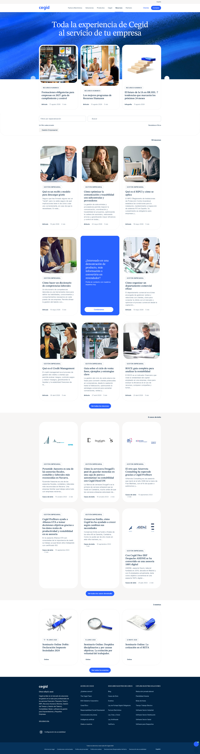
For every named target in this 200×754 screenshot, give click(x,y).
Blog (109, 691)
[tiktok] (55, 725)
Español (158, 749)
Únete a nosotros (86, 724)
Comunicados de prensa (89, 715)
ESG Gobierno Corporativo (89, 701)
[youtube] (45, 725)
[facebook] (60, 725)
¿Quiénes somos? (86, 691)
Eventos (111, 701)
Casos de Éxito (113, 696)
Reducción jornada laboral (145, 691)
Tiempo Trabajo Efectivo (144, 705)
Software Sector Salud (143, 719)
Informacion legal (49, 749)
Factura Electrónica (114, 710)
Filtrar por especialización (51, 119)
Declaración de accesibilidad (137, 749)
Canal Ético (84, 705)
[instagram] (50, 725)
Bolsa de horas (141, 701)
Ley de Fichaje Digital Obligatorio (119, 705)
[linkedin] (40, 725)
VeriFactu (111, 724)
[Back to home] (53, 8)
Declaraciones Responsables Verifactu (115, 749)
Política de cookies (96, 749)
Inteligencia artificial (87, 719)
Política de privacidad (81, 749)
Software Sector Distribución (145, 715)
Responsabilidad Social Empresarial (93, 710)
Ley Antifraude (113, 719)
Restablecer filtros (154, 125)
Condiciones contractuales (65, 749)
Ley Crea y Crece (114, 715)
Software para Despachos (145, 724)
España (159, 2)
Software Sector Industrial (145, 710)
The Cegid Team (86, 696)
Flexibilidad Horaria (142, 696)
